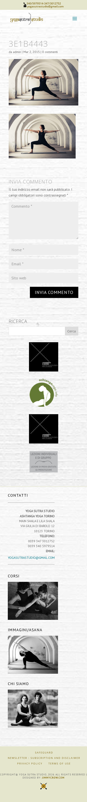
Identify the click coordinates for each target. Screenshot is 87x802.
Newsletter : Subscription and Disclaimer (44, 758)
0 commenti (50, 52)
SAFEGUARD (44, 752)
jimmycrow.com (53, 777)
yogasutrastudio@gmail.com (31, 558)
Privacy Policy (29, 763)
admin (17, 52)
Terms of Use (59, 763)
